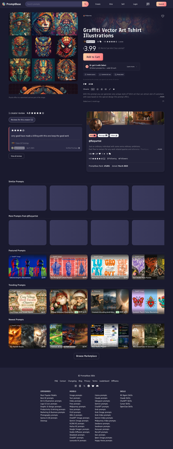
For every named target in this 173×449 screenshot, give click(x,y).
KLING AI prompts (77, 423)
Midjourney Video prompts (105, 421)
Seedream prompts (102, 426)
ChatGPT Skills (126, 401)
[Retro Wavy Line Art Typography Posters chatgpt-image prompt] (110, 267)
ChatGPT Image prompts (79, 418)
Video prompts (75, 401)
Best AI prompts (47, 398)
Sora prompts (75, 409)
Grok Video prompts (103, 415)
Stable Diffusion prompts (79, 432)
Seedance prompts (102, 423)
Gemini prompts (101, 404)
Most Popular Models (48, 395)
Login (135, 4)
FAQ (56, 381)
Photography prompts (49, 415)
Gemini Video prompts (104, 418)
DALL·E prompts (76, 415)
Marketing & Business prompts (52, 412)
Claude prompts (101, 398)
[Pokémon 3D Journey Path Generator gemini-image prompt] (69, 336)
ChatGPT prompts (77, 438)
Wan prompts (100, 435)
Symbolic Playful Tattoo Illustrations (146, 312)
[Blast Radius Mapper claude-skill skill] (110, 336)
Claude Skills (125, 398)
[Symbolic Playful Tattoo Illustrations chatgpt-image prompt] (151, 301)
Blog (80, 381)
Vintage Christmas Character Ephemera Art (63, 312)
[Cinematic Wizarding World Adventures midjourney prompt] (110, 301)
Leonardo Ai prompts (78, 440)
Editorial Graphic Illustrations (20, 278)
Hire (111, 4)
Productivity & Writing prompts (52, 409)
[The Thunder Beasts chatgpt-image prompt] (27, 336)
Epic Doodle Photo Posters (142, 278)
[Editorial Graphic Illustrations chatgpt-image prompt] (27, 267)
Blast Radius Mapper (99, 347)
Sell (123, 4)
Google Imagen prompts (79, 429)
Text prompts (75, 398)
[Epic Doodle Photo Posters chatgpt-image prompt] (151, 267)
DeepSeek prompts (77, 435)
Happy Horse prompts (103, 440)
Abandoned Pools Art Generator (144, 347)
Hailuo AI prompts (77, 426)
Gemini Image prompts (79, 421)
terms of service (114, 79)
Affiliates (115, 381)
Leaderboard (104, 381)
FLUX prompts (75, 412)
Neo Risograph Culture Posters (61, 278)
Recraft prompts (101, 432)
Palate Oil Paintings (22, 143)
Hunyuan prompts (102, 429)
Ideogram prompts (102, 401)
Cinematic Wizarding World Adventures (104, 312)
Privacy (87, 381)
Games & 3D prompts (48, 418)
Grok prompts (100, 409)
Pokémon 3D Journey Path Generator (63, 347)
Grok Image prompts (103, 412)
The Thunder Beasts (17, 347)
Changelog (72, 381)
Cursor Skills (125, 404)
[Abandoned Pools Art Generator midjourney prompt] (151, 336)
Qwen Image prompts (103, 438)
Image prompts (76, 395)
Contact (63, 381)
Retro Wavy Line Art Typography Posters (105, 278)
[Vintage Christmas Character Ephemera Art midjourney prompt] (69, 301)
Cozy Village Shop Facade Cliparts (21, 312)
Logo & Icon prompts (48, 404)
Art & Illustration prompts (50, 401)
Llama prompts (101, 395)
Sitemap (43, 421)
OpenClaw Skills (126, 406)
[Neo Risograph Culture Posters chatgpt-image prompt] (69, 267)
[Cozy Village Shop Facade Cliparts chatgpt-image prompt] (27, 301)
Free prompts (75, 404)
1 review (120, 41)
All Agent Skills (126, 395)
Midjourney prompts (78, 406)
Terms (94, 381)
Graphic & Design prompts (50, 406)
